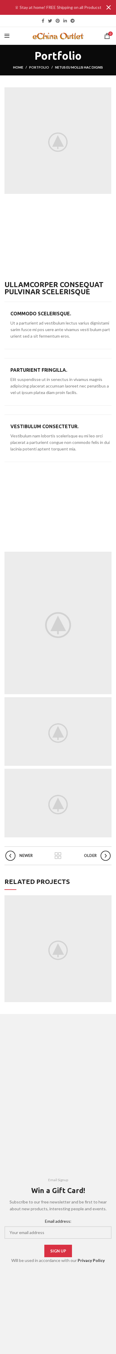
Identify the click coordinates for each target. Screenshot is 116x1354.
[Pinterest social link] (58, 21)
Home (18, 67)
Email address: (58, 1221)
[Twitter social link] (50, 21)
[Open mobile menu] (6, 36)
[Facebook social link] (43, 21)
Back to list (58, 855)
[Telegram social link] (72, 21)
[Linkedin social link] (65, 21)
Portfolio (39, 67)
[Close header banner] (108, 7)
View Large (107, 899)
